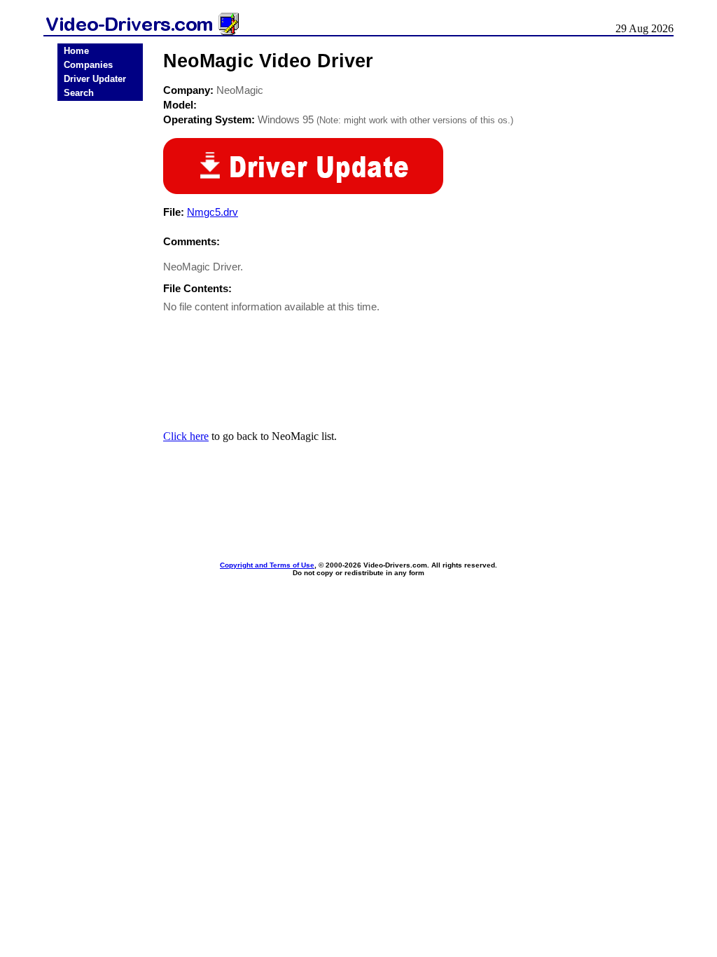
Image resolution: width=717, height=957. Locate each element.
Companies (88, 65)
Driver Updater (95, 79)
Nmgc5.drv (212, 212)
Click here (186, 436)
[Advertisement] (100, 323)
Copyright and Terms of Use (267, 565)
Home (76, 51)
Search (79, 93)
